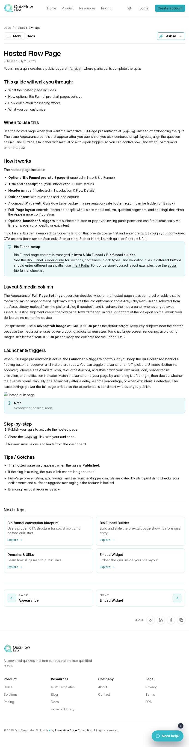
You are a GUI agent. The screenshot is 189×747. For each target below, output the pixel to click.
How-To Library (62, 709)
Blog (54, 694)
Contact (104, 694)
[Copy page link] (181, 620)
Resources (87, 8)
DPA (148, 702)
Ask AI (171, 36)
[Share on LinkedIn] (161, 620)
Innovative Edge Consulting (73, 730)
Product (68, 8)
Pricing (106, 8)
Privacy (151, 687)
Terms (150, 694)
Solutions (11, 694)
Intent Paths (80, 265)
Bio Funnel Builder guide (45, 260)
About (102, 687)
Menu (17, 36)
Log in (144, 8)
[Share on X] (151, 620)
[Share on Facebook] (171, 620)
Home (51, 8)
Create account (170, 8)
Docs (7, 27)
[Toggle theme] (130, 8)
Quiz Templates (63, 687)
